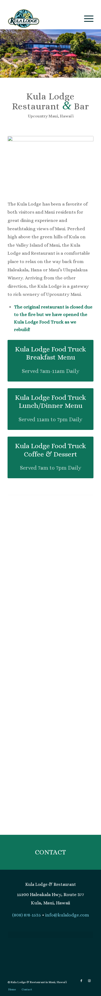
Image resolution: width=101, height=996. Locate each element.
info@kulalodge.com (67, 915)
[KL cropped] (95, 72)
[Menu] (86, 18)
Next (89, 53)
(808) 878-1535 (26, 915)
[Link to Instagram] (89, 981)
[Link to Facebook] (81, 981)
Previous (12, 53)
